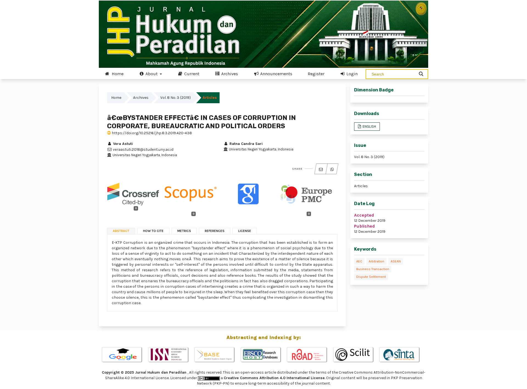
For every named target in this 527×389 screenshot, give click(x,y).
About (151, 73)
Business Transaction (372, 269)
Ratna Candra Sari (245, 143)
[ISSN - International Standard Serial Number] (171, 355)
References (215, 231)
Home (117, 73)
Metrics (184, 231)
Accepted (364, 215)
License (244, 231)
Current (191, 73)
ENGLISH (369, 126)
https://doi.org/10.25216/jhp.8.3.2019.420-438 (151, 133)
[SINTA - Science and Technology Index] (402, 355)
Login (351, 73)
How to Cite (153, 231)
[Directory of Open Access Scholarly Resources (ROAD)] (310, 355)
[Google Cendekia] (125, 355)
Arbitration (376, 261)
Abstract (121, 231)
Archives (229, 73)
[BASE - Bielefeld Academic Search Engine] (217, 355)
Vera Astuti (122, 143)
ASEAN (396, 261)
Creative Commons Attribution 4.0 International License (274, 378)
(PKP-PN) (221, 383)
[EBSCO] (263, 355)
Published (364, 226)
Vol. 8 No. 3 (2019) (175, 97)
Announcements (275, 73)
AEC (359, 261)
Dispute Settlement (371, 277)
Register (316, 73)
